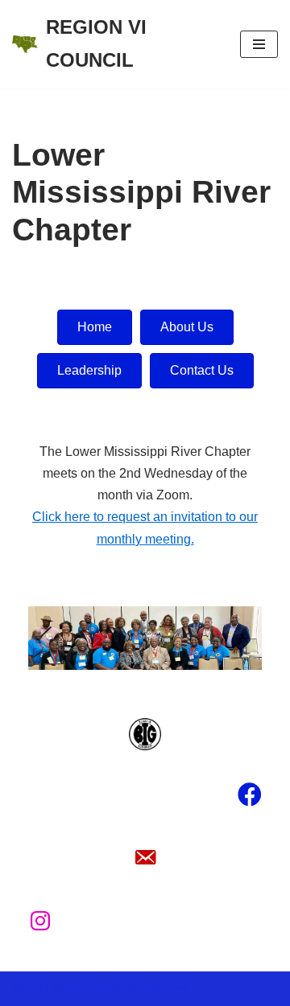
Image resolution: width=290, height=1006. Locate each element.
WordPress (156, 989)
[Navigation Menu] (259, 44)
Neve (27, 989)
